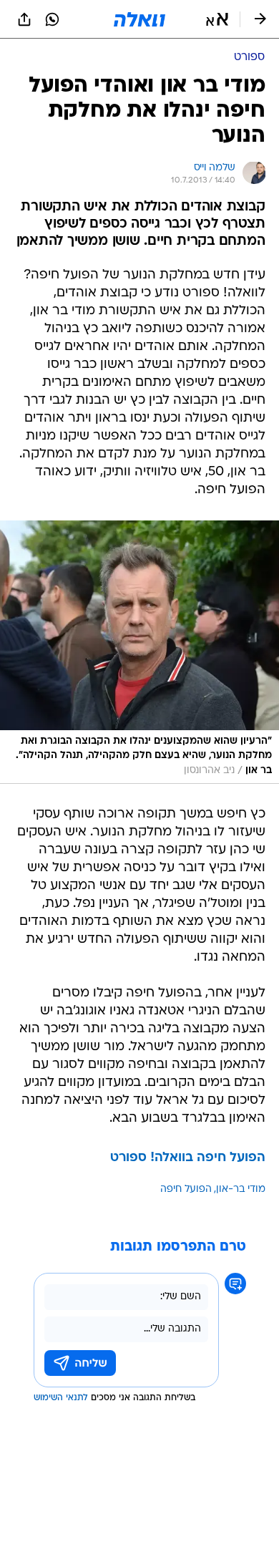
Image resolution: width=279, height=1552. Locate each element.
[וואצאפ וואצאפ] (52, 19)
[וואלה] (139, 19)
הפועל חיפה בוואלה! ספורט (187, 1158)
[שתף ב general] (24, 19)
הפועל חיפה (186, 1189)
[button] (217, 19)
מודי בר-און (240, 1189)
